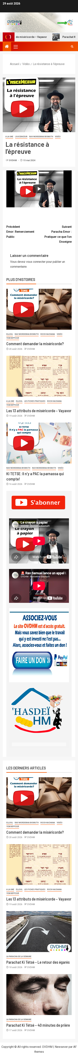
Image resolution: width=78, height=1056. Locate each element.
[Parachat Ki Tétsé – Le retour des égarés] (39, 931)
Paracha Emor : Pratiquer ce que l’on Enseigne (58, 234)
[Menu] (15, 46)
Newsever (61, 1047)
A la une (9, 137)
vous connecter (36, 261)
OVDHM (13, 160)
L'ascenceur (21, 137)
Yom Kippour (12, 338)
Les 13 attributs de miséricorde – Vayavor (38, 410)
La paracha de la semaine (18, 956)
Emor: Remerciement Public (20, 231)
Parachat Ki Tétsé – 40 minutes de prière (38, 1025)
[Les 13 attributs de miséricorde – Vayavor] (39, 376)
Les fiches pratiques (34, 401)
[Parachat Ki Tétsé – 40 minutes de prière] (39, 994)
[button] (15, 46)
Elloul (9, 334)
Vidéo (58, 137)
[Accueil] (7, 46)
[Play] (39, 188)
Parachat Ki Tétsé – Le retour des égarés (38, 962)
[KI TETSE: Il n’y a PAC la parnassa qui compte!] (39, 443)
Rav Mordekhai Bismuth (41, 137)
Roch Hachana (47, 334)
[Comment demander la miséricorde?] (39, 309)
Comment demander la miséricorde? (35, 343)
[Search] (72, 46)
